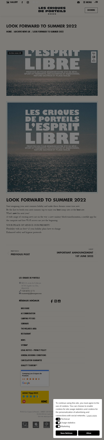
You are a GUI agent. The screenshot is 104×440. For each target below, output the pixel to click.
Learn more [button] (92, 416)
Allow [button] (88, 433)
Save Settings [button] (66, 433)
